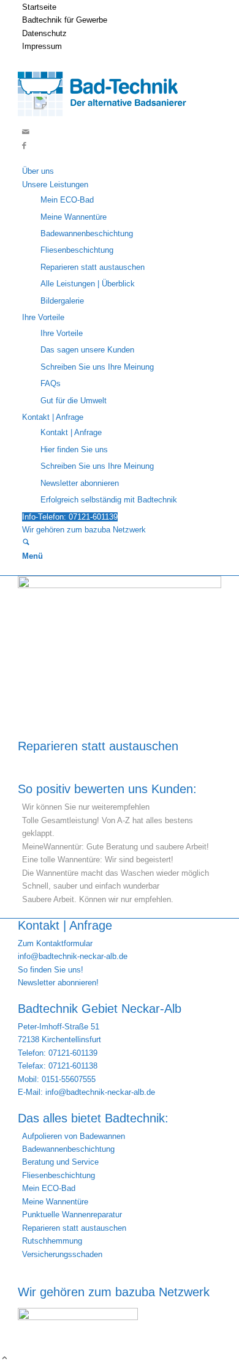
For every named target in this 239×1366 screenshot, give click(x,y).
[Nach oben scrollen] (4, 1359)
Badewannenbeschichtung (68, 1149)
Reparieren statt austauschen (98, 746)
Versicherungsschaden (62, 1254)
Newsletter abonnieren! (58, 982)
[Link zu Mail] (25, 131)
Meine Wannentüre (55, 1201)
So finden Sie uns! (50, 969)
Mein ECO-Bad (48, 1188)
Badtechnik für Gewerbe (64, 19)
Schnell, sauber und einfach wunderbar (90, 885)
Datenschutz (44, 33)
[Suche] (26, 543)
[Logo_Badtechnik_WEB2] (107, 119)
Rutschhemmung (52, 1240)
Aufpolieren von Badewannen (73, 1136)
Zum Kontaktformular (55, 943)
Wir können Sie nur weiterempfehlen (86, 807)
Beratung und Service (60, 1161)
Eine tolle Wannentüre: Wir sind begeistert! (97, 859)
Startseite (39, 7)
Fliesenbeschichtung (58, 1175)
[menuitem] (121, 7)
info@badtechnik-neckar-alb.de (72, 956)
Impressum (42, 46)
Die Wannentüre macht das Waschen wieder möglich (115, 873)
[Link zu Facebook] (24, 145)
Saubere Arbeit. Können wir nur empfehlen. (97, 899)
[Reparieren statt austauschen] (119, 585)
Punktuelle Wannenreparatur (72, 1214)
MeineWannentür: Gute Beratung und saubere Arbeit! (115, 846)
